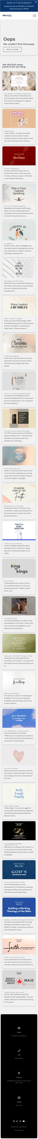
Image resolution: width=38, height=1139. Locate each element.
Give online (19, 1105)
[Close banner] (35, 2)
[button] (34, 15)
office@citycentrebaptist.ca (19, 1036)
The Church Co (19, 1130)
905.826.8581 (19, 1058)
